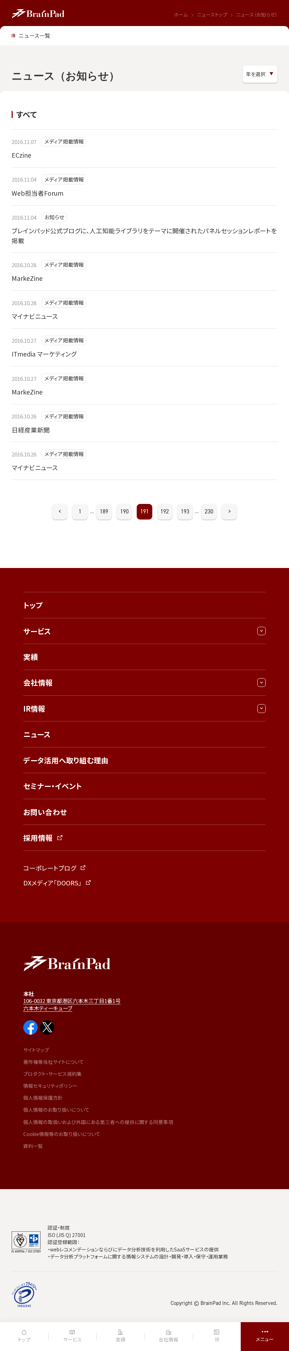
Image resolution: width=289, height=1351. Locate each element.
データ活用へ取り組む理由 (66, 760)
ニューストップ (212, 14)
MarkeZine (27, 278)
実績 (30, 656)
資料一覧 (33, 1145)
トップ (33, 605)
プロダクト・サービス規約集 (52, 1073)
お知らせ (54, 217)
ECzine (21, 154)
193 (185, 511)
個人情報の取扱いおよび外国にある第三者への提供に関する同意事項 (98, 1121)
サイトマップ (36, 1049)
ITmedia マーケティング (44, 353)
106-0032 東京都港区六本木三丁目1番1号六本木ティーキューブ (72, 1004)
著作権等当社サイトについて (53, 1061)
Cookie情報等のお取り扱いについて (61, 1133)
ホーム (181, 14)
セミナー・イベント (52, 786)
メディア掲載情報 (64, 141)
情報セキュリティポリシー (50, 1085)
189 (104, 511)
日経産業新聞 (31, 429)
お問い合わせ (45, 812)
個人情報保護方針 (43, 1097)
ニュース (37, 734)
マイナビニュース (35, 316)
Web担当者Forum (37, 192)
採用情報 (38, 837)
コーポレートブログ (49, 867)
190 (124, 511)
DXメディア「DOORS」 (52, 882)
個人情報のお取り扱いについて (56, 1109)
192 (164, 511)
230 (209, 511)
